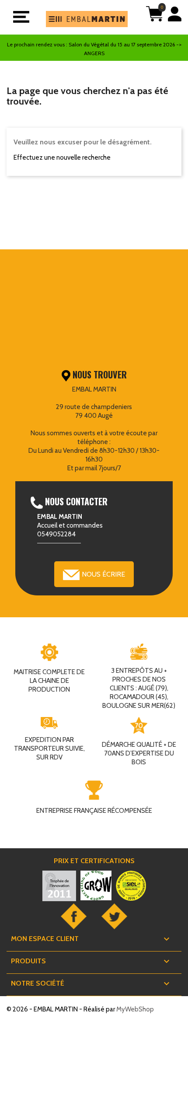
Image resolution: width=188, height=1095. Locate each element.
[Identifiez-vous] (174, 18)
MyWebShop (135, 1009)
